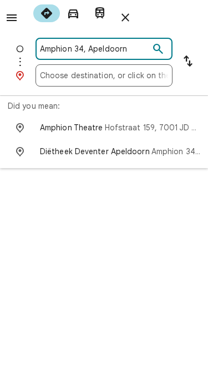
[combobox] (94, 49)
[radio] (46, 13)
